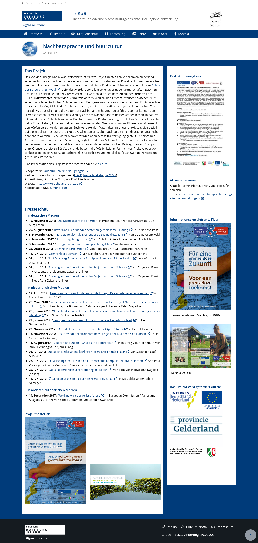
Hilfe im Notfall (197, 527)
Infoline (172, 527)
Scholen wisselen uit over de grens (82, 379)
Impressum (225, 527)
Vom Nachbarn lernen (69, 249)
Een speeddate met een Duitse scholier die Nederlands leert (92, 320)
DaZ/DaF (110, 175)
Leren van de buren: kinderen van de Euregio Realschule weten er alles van (99, 293)
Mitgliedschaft (87, 34)
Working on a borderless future (79, 395)
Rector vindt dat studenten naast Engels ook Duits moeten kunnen (102, 334)
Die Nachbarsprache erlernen (77, 221)
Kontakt (183, 34)
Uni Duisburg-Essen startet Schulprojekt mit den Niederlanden (90, 258)
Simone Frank (59, 188)
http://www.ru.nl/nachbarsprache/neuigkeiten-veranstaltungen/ (201, 196)
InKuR (78, 175)
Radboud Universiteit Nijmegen (63, 171)
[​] (57, 506)
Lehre (142, 34)
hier (100, 164)
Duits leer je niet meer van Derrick (92, 329)
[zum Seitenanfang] (250, 535)
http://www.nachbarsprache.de (57, 184)
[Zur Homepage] (42, 19)
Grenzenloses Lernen (63, 254)
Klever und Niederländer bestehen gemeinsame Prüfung (90, 230)
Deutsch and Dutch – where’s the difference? (83, 343)
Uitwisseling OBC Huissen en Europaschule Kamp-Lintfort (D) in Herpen (96, 361)
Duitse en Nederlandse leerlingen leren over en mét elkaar (86, 352)
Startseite (36, 34)
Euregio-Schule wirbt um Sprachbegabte (83, 244)
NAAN (162, 34)
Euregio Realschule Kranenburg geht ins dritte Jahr (89, 235)
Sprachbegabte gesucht (72, 239)
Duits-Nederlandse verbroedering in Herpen (78, 370)
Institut (59, 34)
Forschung (117, 34)
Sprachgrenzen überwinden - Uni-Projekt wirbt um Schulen (88, 267)
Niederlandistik (93, 175)
